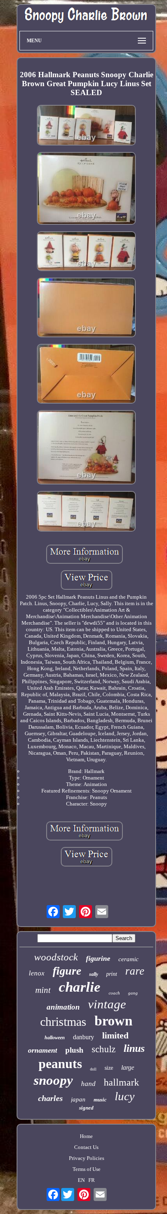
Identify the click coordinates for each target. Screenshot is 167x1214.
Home (86, 1136)
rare (134, 971)
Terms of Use (87, 1169)
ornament (42, 1050)
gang (133, 992)
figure (67, 970)
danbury (83, 1037)
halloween (55, 1037)
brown (113, 1020)
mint (43, 990)
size (109, 1068)
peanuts (60, 1063)
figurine (98, 958)
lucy (125, 1096)
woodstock (56, 956)
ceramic (128, 959)
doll (93, 1069)
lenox (37, 973)
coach (114, 992)
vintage (107, 1004)
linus (134, 1048)
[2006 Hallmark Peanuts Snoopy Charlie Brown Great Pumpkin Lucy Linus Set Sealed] (86, 126)
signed (86, 1108)
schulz (104, 1049)
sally (93, 974)
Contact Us (86, 1147)
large (127, 1067)
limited (115, 1035)
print (111, 974)
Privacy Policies (86, 1158)
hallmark (121, 1082)
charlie (80, 987)
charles (50, 1098)
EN (81, 1180)
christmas (63, 1021)
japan (78, 1099)
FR (91, 1180)
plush (74, 1050)
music (100, 1100)
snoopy (53, 1080)
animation (63, 1007)
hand (88, 1084)
